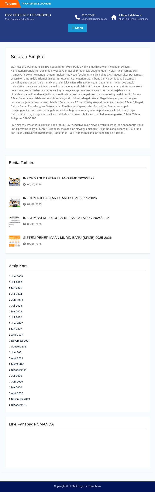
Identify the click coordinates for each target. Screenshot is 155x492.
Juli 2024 (16, 293)
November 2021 (20, 340)
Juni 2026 (17, 276)
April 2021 (17, 358)
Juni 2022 (17, 323)
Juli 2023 (16, 305)
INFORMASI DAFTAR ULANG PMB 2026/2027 (58, 178)
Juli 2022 (16, 317)
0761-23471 (88, 15)
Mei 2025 (16, 288)
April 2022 (17, 334)
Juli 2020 (16, 375)
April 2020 (17, 393)
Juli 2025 (16, 282)
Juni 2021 (17, 352)
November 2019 (20, 399)
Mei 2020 (16, 387)
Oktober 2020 (19, 369)
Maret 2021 (18, 364)
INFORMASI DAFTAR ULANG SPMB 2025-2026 (60, 198)
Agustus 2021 (19, 346)
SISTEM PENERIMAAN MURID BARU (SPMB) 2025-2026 (67, 237)
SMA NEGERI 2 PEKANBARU (28, 15)
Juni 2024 (17, 299)
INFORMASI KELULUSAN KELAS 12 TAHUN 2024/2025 (66, 218)
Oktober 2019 (19, 404)
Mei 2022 (16, 329)
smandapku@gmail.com (94, 19)
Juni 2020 (17, 381)
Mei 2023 (16, 311)
